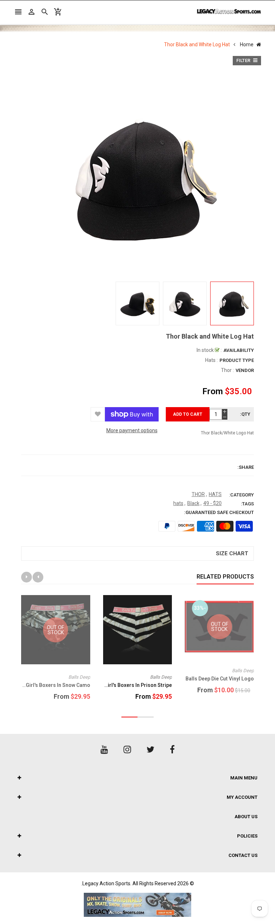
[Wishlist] (98, 414)
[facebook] (172, 750)
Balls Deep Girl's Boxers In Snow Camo (45, 685)
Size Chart (232, 553)
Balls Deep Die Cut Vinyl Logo (219, 679)
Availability (238, 350)
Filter (243, 60)
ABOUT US (246, 816)
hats (178, 503)
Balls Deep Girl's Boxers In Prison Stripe (125, 685)
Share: (245, 467)
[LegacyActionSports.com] (137, 905)
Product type (236, 360)
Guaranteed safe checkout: (219, 512)
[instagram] (127, 750)
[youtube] (104, 750)
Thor (226, 370)
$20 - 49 (212, 503)
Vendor (245, 370)
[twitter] (150, 750)
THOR (198, 494)
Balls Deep (243, 670)
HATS (215, 494)
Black (193, 503)
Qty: (245, 414)
